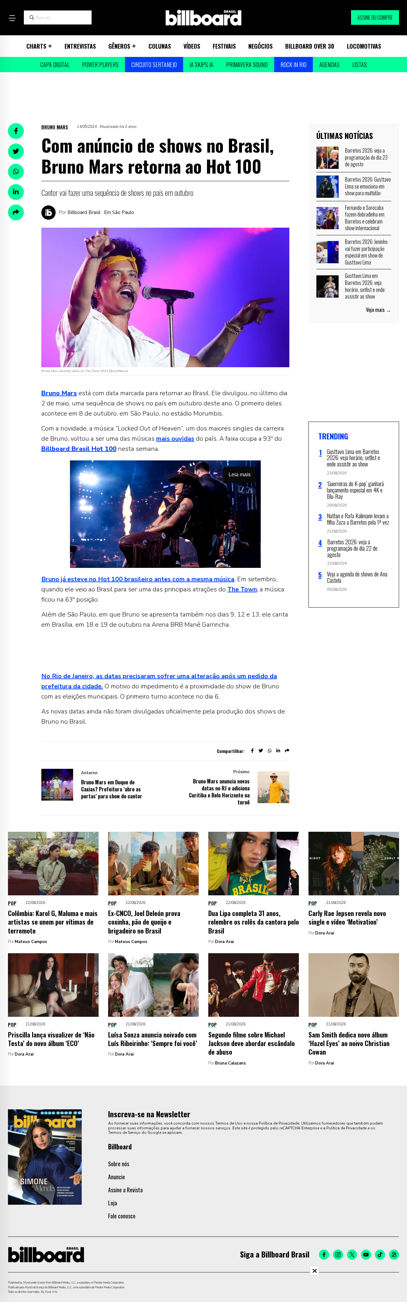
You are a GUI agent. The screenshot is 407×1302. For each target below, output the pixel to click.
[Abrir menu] (12, 18)
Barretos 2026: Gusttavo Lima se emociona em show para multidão (368, 186)
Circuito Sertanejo (154, 64)
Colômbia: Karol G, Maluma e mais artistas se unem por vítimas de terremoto (53, 921)
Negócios (260, 46)
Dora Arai (224, 942)
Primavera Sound (247, 64)
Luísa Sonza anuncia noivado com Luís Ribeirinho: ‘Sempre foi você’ (152, 1039)
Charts (36, 46)
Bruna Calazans (230, 1063)
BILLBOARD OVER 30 (309, 46)
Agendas (329, 64)
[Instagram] (338, 1255)
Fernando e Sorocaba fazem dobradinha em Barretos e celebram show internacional (364, 218)
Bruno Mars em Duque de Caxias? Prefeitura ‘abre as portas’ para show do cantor (111, 789)
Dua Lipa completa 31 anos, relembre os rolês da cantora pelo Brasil (253, 921)
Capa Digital (54, 64)
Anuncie (116, 1177)
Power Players (100, 64)
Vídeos (191, 46)
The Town (242, 589)
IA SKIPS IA (201, 64)
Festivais (224, 46)
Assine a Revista (125, 1190)
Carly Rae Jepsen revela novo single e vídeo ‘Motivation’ (347, 917)
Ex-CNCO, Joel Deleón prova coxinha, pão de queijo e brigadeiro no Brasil (144, 921)
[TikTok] (380, 1255)
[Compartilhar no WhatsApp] (16, 172)
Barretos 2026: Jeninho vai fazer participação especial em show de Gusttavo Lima (366, 252)
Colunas (159, 46)
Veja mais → (378, 309)
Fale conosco (121, 1216)
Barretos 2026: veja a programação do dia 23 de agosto (366, 157)
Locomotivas (364, 46)
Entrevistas (80, 46)
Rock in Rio (293, 64)
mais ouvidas (175, 438)
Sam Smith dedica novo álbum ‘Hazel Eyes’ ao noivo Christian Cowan (349, 1043)
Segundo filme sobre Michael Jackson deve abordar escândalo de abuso (251, 1043)
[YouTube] (366, 1255)
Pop (12, 902)
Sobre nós (118, 1164)
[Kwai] (394, 1255)
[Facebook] (324, 1255)
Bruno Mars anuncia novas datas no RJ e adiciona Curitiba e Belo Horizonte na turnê (219, 791)
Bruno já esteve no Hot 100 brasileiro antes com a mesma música (137, 579)
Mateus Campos (31, 942)
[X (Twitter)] (352, 1255)
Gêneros (119, 46)
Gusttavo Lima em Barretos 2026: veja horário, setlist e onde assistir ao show (365, 286)
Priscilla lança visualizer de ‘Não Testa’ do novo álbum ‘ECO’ (51, 1039)
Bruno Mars (54, 126)
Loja (112, 1203)
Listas (359, 64)
